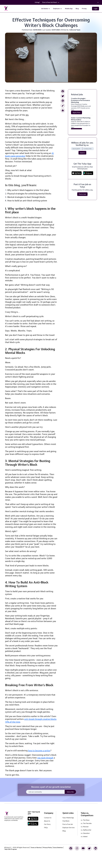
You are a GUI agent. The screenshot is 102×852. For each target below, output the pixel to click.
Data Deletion (58, 847)
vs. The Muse (85, 820)
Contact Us (47, 818)
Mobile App (69, 8)
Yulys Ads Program (10, 849)
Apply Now (76, 112)
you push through (45, 757)
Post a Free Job (67, 824)
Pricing (84, 8)
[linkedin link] (62, 100)
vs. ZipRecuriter (86, 830)
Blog (77, 8)
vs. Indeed (84, 836)
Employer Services (68, 827)
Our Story (47, 824)
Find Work (65, 821)
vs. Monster (85, 826)
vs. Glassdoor (85, 833)
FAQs (46, 827)
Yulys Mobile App (68, 818)
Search (82, 153)
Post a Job (82, 194)
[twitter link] (62, 96)
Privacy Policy (47, 847)
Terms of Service (36, 847)
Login (95, 8)
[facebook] (71, 848)
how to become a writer (39, 750)
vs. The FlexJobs (86, 823)
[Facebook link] (62, 91)
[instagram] (77, 848)
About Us (47, 821)
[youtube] (83, 848)
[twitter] (89, 848)
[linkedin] (95, 848)
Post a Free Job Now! (49, 2)
